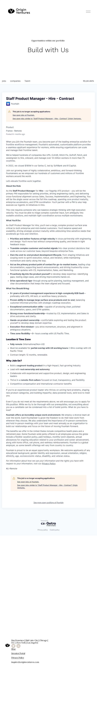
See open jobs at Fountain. (24, 115)
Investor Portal (18, 653)
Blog (13, 649)
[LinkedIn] (18, 646)
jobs (4, 81)
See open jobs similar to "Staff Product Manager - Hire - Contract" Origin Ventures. (47, 118)
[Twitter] (13, 646)
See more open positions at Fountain (49, 502)
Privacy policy (43, 530)
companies (15, 81)
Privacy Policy (17, 658)
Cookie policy (54, 530)
